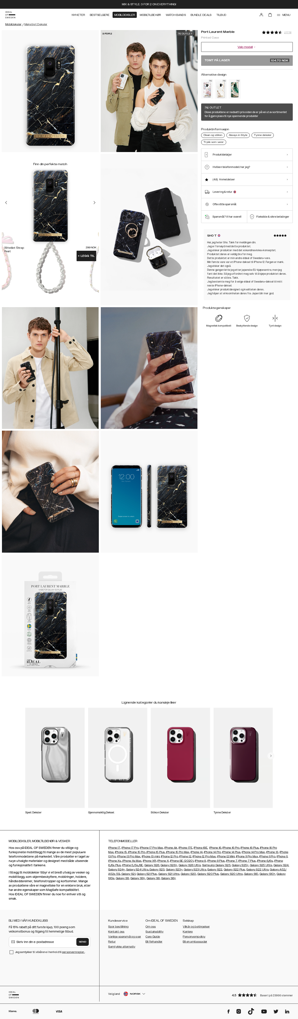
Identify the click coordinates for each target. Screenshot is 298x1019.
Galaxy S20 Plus (208, 873)
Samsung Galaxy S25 (216, 865)
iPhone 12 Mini (226, 856)
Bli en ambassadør (195, 941)
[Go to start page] (10, 14)
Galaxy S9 (122, 878)
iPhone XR (149, 860)
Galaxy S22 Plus (234, 869)
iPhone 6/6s (265, 860)
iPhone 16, (215, 847)
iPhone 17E (185, 847)
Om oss (151, 926)
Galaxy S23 (156, 869)
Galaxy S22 (214, 869)
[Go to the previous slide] (6, 202)
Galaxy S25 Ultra (261, 865)
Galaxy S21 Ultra (169, 873)
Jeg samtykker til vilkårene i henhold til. (50, 952)
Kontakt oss (116, 931)
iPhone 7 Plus (247, 860)
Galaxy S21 (128, 873)
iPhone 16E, (201, 847)
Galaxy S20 (188, 873)
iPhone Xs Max (131, 860)
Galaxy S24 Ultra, (137, 869)
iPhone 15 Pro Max (177, 852)
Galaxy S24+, (116, 869)
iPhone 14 (197, 852)
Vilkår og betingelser (196, 926)
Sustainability (154, 931)
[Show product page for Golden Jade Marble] (235, 89)
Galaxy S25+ (240, 865)
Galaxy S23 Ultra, (195, 869)
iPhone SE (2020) (182, 860)
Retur (112, 941)
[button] (261, 995)
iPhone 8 (200, 860)
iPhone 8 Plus (216, 860)
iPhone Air (170, 847)
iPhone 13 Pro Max (128, 856)
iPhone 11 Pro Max (247, 856)
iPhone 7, (232, 860)
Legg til (86, 255)
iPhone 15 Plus (155, 852)
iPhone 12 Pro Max (204, 856)
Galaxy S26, (152, 865)
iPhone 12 (185, 856)
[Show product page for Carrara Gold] (221, 89)
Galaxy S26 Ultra (190, 865)
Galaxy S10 (251, 873)
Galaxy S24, (281, 865)
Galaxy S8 (153, 878)
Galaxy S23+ (174, 869)
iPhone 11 (282, 856)
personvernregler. (73, 952)
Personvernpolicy (194, 936)
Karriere (188, 931)
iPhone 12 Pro (169, 856)
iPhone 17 (114, 847)
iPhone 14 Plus (231, 852)
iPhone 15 (121, 852)
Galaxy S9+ (137, 878)
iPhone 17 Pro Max (151, 847)
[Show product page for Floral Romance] (207, 89)
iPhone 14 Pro (212, 852)
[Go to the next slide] (94, 202)
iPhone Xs (114, 860)
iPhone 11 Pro (267, 856)
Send (82, 942)
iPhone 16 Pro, (231, 847)
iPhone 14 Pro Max (253, 852)
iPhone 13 (272, 852)
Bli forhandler (154, 941)
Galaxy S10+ (267, 873)
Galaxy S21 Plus (147, 873)
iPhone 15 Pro (136, 852)
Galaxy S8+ (168, 878)
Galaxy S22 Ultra (257, 869)
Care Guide (153, 936)
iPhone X (163, 860)
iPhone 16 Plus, (250, 847)
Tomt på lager (246, 60)
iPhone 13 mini (151, 856)
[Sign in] (261, 14)
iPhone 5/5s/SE (132, 865)
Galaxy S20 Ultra (231, 873)
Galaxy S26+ (169, 865)
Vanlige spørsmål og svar (124, 936)
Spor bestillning (118, 926)
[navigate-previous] (270, 755)
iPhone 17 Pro (130, 847)
